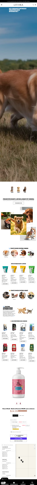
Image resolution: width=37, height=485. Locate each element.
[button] (2, 5)
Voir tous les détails (18, 440)
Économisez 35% (18, 203)
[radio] (11, 422)
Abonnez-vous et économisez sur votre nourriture (16, 427)
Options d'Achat (13, 419)
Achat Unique (14, 421)
